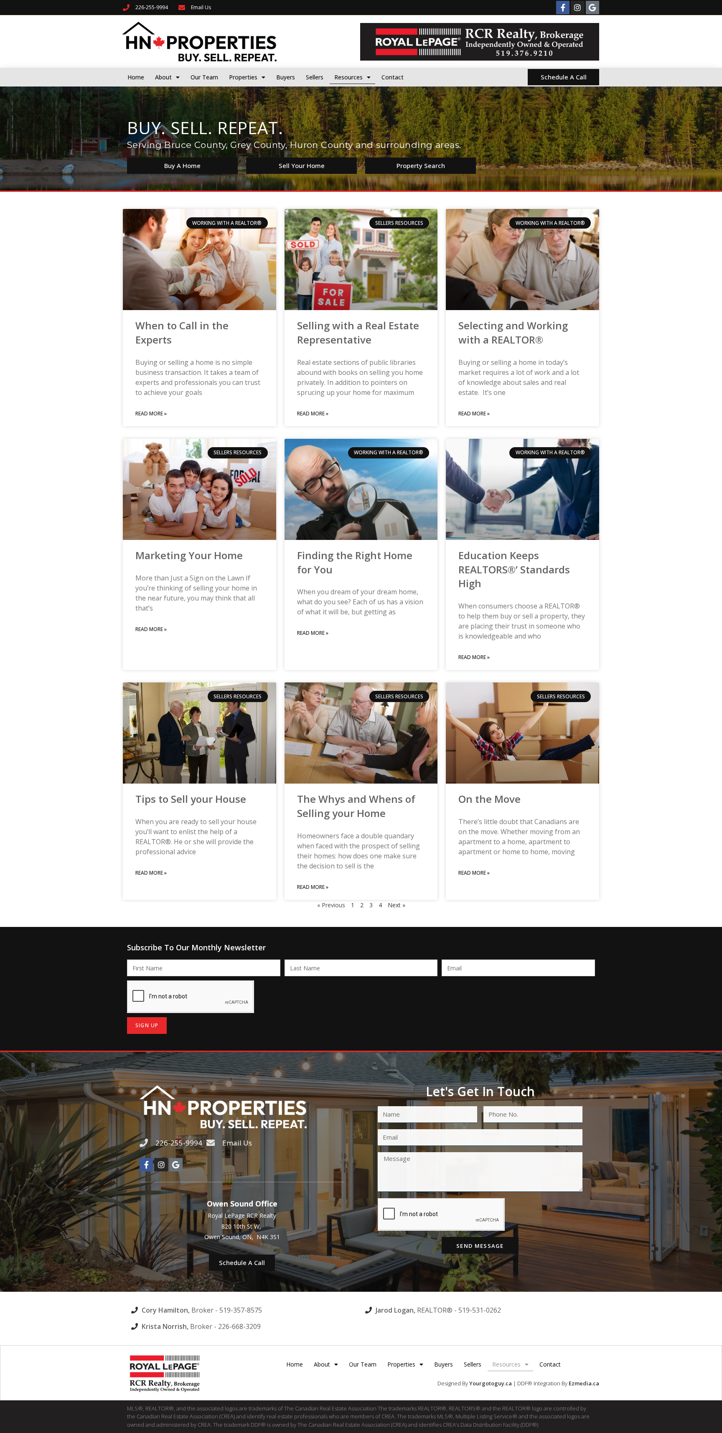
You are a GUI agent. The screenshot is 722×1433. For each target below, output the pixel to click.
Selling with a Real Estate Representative (358, 332)
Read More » (151, 413)
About (163, 77)
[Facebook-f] (562, 7)
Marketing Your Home (189, 555)
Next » (396, 905)
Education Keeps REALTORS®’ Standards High (514, 569)
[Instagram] (577, 7)
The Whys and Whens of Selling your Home (356, 806)
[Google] (592, 7)
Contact (392, 77)
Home (135, 77)
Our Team (204, 77)
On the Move (489, 799)
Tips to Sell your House (190, 799)
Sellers (314, 77)
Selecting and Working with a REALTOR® (513, 332)
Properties (243, 77)
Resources (348, 77)
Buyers (285, 77)
